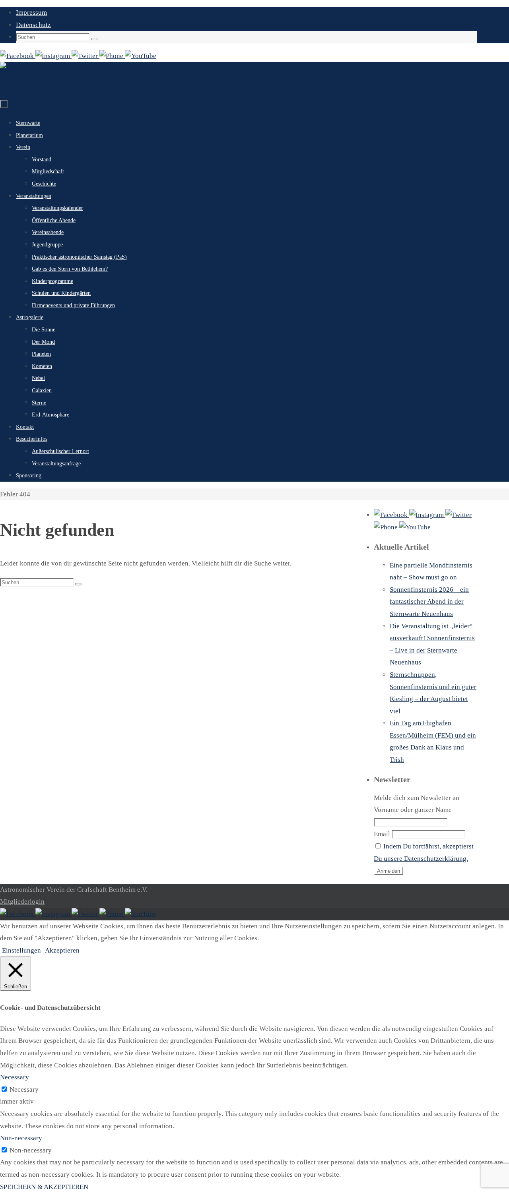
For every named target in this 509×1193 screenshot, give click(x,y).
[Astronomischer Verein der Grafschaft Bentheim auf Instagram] (53, 56)
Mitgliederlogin (22, 901)
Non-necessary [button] (21, 1138)
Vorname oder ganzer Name (413, 809)
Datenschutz (33, 25)
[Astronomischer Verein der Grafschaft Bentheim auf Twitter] (85, 56)
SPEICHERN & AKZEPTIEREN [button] (44, 1187)
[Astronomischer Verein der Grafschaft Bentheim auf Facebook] (17, 56)
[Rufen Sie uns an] (112, 56)
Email (382, 834)
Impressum (31, 12)
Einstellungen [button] (21, 950)
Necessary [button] (14, 1077)
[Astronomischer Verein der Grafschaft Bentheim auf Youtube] (140, 56)
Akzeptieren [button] (62, 950)
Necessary (24, 1089)
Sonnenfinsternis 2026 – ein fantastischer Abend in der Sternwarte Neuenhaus (429, 602)
